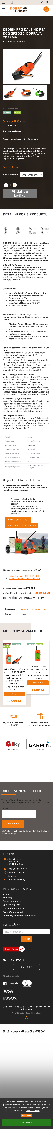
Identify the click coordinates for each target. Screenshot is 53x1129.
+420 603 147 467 (16, 872)
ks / (26, 967)
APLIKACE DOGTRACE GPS (21, 525)
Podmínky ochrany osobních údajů (21, 915)
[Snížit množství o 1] (6, 185)
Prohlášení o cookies (14, 912)
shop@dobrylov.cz (17, 868)
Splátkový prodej (12, 904)
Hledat (26, 939)
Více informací (33, 1110)
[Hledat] (42, 3)
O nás (6, 894)
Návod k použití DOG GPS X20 (24, 578)
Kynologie (12, 876)
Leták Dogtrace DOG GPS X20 (24, 576)
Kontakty (8, 897)
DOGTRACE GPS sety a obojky (33, 609)
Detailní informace (11, 167)
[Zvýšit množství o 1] (15, 185)
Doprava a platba (12, 901)
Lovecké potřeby (16, 879)
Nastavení (26, 1115)
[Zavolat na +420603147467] (12, 6)
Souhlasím (26, 1122)
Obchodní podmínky (13, 908)
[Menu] (3, 8)
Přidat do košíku (19, 193)
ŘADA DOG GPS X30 (18, 519)
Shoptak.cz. (36, 1013)
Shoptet (21, 1013)
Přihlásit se (13, 823)
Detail (14, 694)
